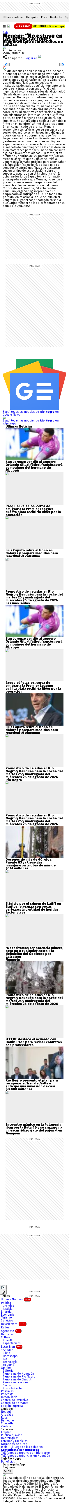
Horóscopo (10, 1356)
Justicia (8, 1308)
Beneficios (8, 1461)
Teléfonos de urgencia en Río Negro (25, 1452)
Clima (6, 1353)
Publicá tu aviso (11, 1435)
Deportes (7, 1334)
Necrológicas (10, 1438)
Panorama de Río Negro (19, 1376)
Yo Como (8, 1364)
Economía (7, 1314)
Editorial (8, 1370)
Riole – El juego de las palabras (22, 1446)
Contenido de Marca (14, 1403)
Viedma (6, 1426)
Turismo (6, 1317)
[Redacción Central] (4, 47)
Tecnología (10, 1361)
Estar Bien (11, 1346)
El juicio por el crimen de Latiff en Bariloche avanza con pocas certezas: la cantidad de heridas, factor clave (33, 908)
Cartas (7, 1385)
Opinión (6, 1367)
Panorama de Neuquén (18, 1373)
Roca (44, 17)
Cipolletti (7, 1423)
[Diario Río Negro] (8, 26)
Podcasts (7, 1394)
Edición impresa (12, 1405)
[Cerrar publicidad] (3, 1287)
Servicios (7, 1320)
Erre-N (7, 1340)
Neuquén (32, 17)
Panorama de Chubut (17, 1379)
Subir (7, 1471)
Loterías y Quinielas (14, 1441)
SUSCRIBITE (48, 26)
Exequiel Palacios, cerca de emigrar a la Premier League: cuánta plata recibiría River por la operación (33, 510)
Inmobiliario (9, 1397)
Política (6, 1303)
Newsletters (13, 1324)
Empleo (6, 1432)
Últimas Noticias (15, 1299)
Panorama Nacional (16, 1382)
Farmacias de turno (14, 1444)
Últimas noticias (13, 17)
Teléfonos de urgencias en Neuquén (25, 1455)
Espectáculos (12, 1343)
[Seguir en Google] (4, 67)
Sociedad (7, 1350)
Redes (5, 1327)
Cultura (5, 1337)
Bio (5, 1359)
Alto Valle (7, 1414)
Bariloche (56, 17)
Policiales (7, 1391)
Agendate (11, 1331)
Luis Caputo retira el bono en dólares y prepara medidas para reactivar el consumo (32, 553)
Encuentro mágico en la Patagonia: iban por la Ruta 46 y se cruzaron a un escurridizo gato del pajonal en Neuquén (34, 1129)
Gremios (8, 1305)
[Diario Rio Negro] (4, 1475)
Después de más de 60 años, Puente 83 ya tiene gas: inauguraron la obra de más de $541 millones (31, 863)
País (5, 32)
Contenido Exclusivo (14, 1400)
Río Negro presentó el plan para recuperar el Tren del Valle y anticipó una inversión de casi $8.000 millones (32, 1084)
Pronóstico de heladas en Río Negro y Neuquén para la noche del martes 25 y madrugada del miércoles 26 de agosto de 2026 (34, 595)
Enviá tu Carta (12, 1388)
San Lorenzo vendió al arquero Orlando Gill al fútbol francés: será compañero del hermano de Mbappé (34, 466)
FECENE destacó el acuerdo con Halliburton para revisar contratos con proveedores (34, 1042)
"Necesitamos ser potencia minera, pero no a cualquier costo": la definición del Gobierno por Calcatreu (34, 952)
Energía (6, 1311)
